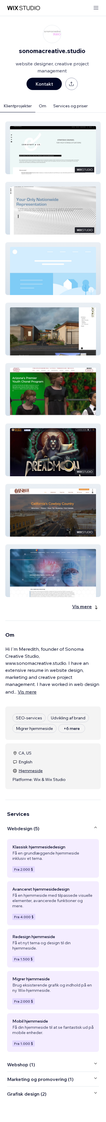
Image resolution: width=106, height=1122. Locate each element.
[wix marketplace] (23, 8)
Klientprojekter (18, 106)
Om (42, 106)
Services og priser (70, 106)
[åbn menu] (96, 8)
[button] (53, 147)
